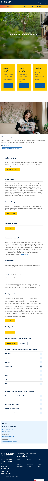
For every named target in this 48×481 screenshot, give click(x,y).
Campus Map (19, 461)
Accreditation (40, 461)
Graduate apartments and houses (10, 148)
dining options (11, 213)
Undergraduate (11, 343)
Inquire (9, 6)
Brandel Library (30, 464)
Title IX (39, 466)
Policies (39, 464)
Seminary (29, 466)
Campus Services (20, 464)
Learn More (10, 320)
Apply (24, 6)
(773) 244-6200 (5, 468)
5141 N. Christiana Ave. (8, 429)
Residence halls (6, 145)
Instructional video (12, 169)
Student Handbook (24, 254)
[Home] (15, 10)
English (37, 479)
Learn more (10, 228)
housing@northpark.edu (8, 436)
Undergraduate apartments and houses (12, 147)
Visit (17, 6)
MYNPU (39, 6)
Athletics (29, 459)
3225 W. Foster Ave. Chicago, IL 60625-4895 (7, 461)
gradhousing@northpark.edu (9, 441)
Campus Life (20, 9)
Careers (39, 459)
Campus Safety (20, 466)
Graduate (23, 343)
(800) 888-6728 (6, 473)
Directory (18, 459)
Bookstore (29, 461)
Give (31, 6)
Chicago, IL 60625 (6, 431)
